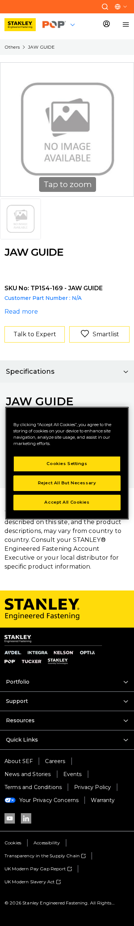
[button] (105, 6)
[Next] (124, 130)
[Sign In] (106, 24)
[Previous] (10, 130)
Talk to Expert (34, 334)
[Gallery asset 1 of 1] (20, 219)
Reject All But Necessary (67, 482)
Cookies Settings (67, 463)
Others (12, 47)
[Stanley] (20, 24)
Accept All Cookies (66, 502)
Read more (21, 311)
